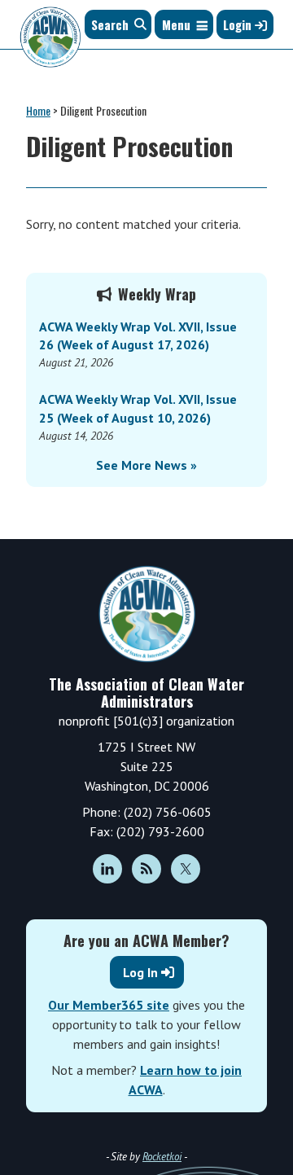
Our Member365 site (108, 1005)
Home (38, 110)
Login (239, 24)
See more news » (146, 465)
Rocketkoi (161, 1157)
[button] (176, 24)
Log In (140, 972)
